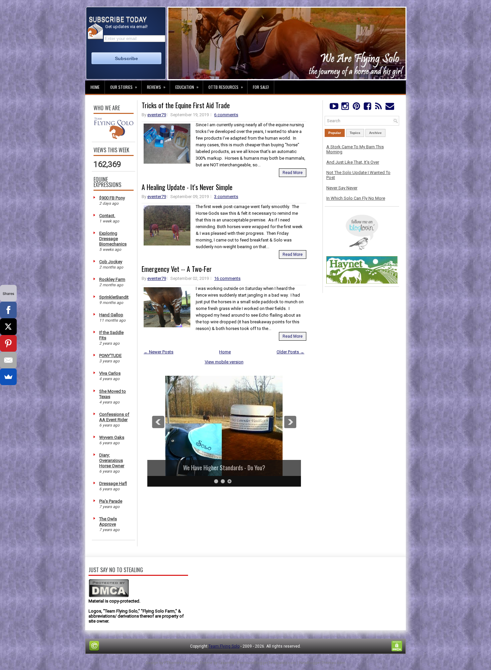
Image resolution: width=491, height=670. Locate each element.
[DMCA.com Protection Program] (109, 596)
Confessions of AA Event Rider (114, 417)
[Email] (8, 360)
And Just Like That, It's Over (352, 162)
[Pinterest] (356, 107)
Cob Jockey (110, 261)
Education (186, 87)
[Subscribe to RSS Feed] (378, 107)
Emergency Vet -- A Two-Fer (177, 269)
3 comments (226, 196)
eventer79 (156, 114)
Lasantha (226, 663)
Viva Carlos (110, 373)
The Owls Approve (108, 521)
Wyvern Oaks (111, 437)
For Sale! (261, 87)
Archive (375, 133)
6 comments (226, 114)
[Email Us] (389, 107)
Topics (355, 133)
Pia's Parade (110, 501)
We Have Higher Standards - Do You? (224, 467)
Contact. (107, 215)
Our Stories (123, 87)
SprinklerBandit (114, 297)
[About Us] (114, 137)
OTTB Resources (225, 87)
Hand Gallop (111, 314)
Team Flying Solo (223, 646)
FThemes (172, 663)
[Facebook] (367, 107)
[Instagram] (344, 107)
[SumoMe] (8, 376)
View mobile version (224, 361)
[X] (8, 326)
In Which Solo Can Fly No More (355, 198)
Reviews (156, 87)
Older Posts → (290, 351)
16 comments (227, 278)
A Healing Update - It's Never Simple (187, 187)
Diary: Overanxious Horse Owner (111, 460)
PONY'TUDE (110, 355)
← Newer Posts (158, 351)
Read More (293, 172)
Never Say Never (341, 187)
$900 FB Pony (112, 197)
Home (95, 87)
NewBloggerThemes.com (322, 663)
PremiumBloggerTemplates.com (266, 663)
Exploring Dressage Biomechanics (113, 238)
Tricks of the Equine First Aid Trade (186, 105)
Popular (334, 133)
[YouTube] (333, 107)
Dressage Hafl (113, 483)
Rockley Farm (112, 279)
